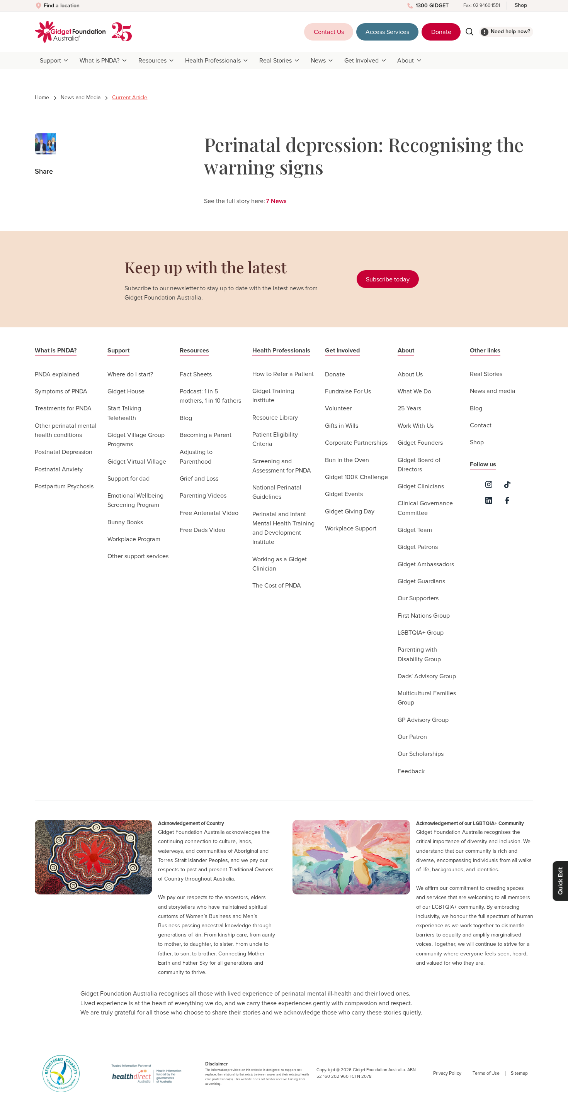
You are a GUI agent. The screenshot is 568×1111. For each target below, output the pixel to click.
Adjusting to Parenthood (196, 456)
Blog (186, 418)
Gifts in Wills (341, 426)
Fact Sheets (196, 374)
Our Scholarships (421, 754)
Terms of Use (486, 1073)
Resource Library (275, 418)
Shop (521, 5)
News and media (492, 391)
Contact (480, 425)
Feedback (411, 771)
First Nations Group (424, 616)
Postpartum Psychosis (64, 486)
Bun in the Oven (347, 460)
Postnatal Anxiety (59, 469)
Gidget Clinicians (421, 486)
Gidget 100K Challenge (356, 477)
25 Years (409, 408)
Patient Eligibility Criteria (275, 439)
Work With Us (416, 426)
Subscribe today (388, 279)
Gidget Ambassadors (426, 564)
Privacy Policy (447, 1073)
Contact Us (329, 32)
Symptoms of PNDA (61, 391)
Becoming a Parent (205, 435)
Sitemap (519, 1073)
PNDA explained (57, 374)
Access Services (387, 32)
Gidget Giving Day (349, 511)
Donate (441, 32)
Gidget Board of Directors (419, 465)
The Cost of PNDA (276, 586)
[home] (70, 31)
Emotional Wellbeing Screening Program (135, 500)
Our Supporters (418, 598)
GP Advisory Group (423, 720)
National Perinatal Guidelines (276, 492)
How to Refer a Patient (283, 374)
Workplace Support (350, 528)
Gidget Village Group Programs (136, 439)
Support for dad (128, 479)
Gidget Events (344, 494)
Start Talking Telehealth (124, 413)
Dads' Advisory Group (427, 676)
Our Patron (412, 737)
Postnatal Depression (63, 452)
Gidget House (126, 391)
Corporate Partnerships (356, 443)
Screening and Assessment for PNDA (281, 466)
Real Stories (486, 374)
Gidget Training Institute (273, 395)
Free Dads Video (202, 530)
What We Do (414, 391)
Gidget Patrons (418, 547)
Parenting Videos (203, 496)
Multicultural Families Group (427, 698)
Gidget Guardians (421, 581)
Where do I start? (130, 374)
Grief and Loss (199, 479)
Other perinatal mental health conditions (66, 430)
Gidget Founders (420, 443)
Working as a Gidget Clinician (279, 564)
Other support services (137, 556)
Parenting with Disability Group (419, 654)
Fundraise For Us (348, 391)
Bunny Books (125, 522)
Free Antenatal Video (209, 513)
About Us (410, 374)
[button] (55, 60)
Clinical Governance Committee (425, 508)
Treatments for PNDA (63, 408)
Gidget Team (415, 530)
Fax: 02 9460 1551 (481, 5)
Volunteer (338, 408)
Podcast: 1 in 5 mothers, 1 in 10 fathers (210, 396)
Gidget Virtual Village (136, 462)
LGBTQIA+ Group (421, 633)
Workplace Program (133, 539)
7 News (276, 201)
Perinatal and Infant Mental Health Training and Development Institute (283, 528)
